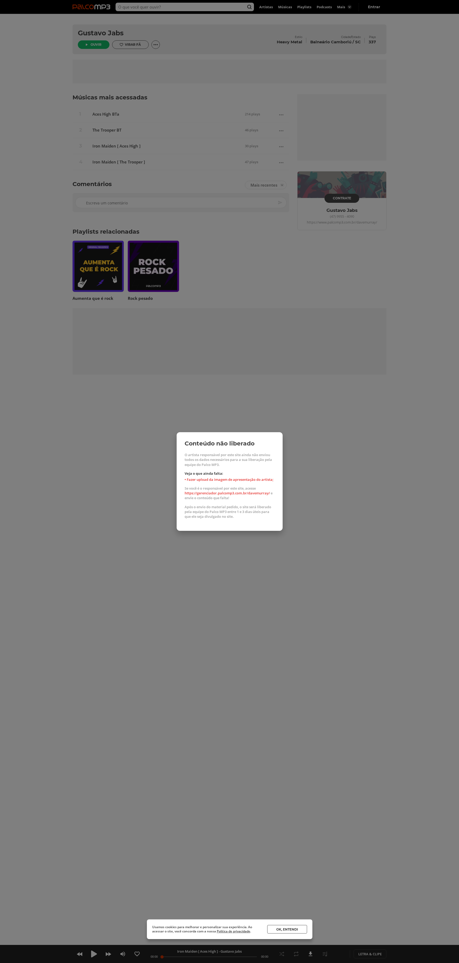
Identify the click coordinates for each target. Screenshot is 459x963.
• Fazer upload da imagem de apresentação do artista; (229, 479)
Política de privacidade (233, 931)
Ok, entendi (287, 929)
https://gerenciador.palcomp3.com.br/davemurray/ (227, 493)
